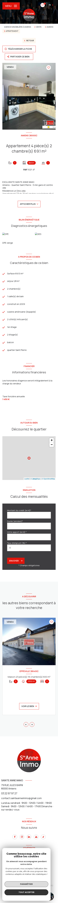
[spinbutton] (29, 547)
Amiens (50, 27)
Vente (38, 27)
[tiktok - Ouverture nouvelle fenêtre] (43, 836)
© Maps (35, 478)
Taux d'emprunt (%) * (17, 543)
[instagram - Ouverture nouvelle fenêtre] (21, 836)
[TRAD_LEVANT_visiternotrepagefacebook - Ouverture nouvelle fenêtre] (14, 836)
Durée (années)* (15, 521)
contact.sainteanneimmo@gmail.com (21, 798)
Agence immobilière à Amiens (17, 27)
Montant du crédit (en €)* (19, 510)
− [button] (52, 444)
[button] (32, 724)
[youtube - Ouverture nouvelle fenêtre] (36, 836)
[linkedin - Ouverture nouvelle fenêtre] (29, 836)
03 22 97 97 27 (9, 793)
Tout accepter (26, 892)
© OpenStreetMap (48, 478)
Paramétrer (26, 884)
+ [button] (52, 440)
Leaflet (26, 478)
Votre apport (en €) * (17, 532)
